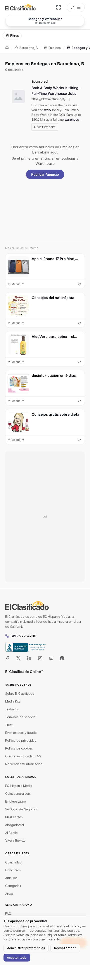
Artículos (11, 878)
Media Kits (12, 701)
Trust (8, 725)
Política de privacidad (20, 740)
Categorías (13, 886)
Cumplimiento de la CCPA (23, 756)
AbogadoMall (14, 825)
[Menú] (76, 7)
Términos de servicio (20, 717)
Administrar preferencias (26, 948)
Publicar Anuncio (45, 174)
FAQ (8, 913)
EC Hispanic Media (18, 786)
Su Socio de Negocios (21, 809)
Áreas (9, 893)
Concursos (13, 870)
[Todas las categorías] (58, 7)
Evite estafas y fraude (21, 733)
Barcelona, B (28, 48)
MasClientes (14, 817)
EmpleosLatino (15, 801)
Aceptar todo (17, 957)
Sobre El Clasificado (19, 693)
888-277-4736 (23, 636)
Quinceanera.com (18, 793)
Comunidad (13, 862)
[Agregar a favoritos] (79, 284)
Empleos (54, 48)
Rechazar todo (65, 948)
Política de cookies (19, 748)
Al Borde (11, 833)
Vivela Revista (15, 840)
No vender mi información (23, 764)
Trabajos (11, 709)
